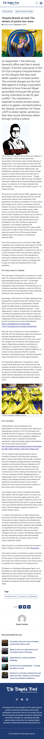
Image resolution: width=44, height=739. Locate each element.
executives (22, 596)
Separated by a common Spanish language (23, 659)
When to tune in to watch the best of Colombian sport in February (24, 651)
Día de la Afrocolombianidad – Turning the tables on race (25, 667)
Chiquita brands (10, 596)
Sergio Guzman (9, 24)
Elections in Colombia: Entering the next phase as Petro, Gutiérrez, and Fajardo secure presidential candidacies (25, 675)
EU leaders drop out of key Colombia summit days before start (24, 643)
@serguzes (35, 548)
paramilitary (33, 596)
